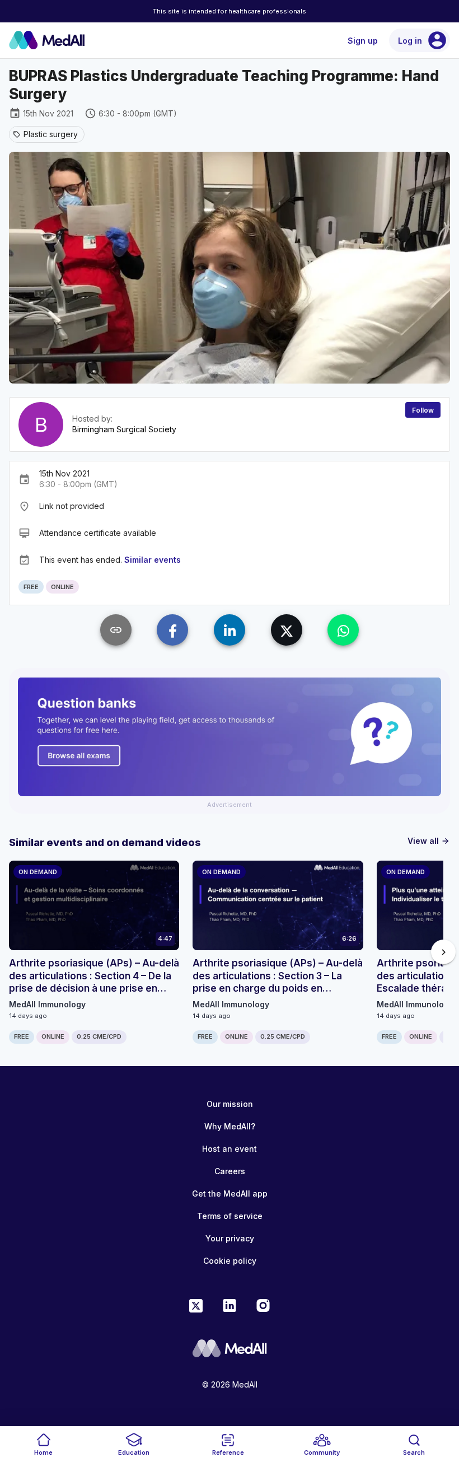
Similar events (152, 559)
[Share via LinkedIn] (229, 630)
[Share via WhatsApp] (343, 630)
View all (429, 841)
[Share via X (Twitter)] (286, 630)
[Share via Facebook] (172, 630)
